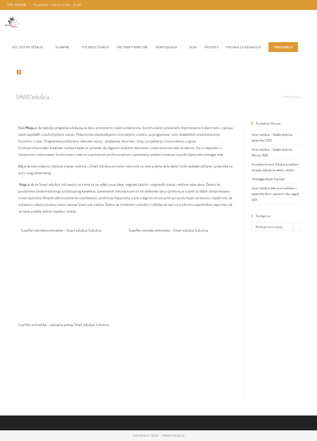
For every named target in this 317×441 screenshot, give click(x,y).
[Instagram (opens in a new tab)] (308, 4)
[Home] (277, 97)
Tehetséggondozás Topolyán (268, 179)
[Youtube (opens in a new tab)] (313, 4)
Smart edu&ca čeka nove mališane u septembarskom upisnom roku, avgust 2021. (275, 194)
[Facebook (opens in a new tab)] (302, 4)
